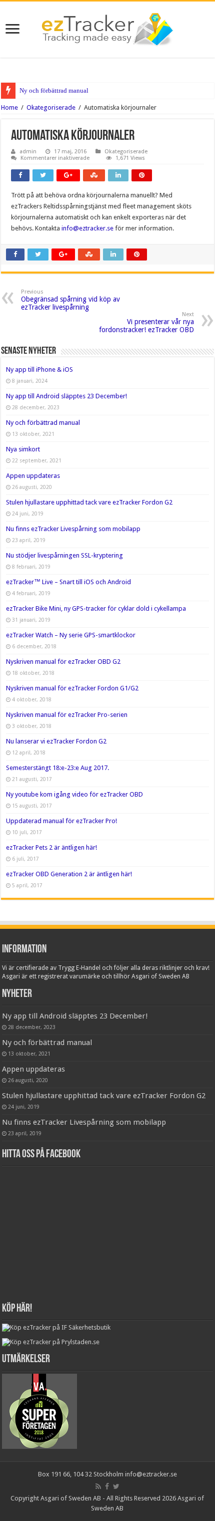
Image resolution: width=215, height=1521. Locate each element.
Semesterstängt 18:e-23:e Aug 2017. (57, 768)
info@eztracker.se (88, 228)
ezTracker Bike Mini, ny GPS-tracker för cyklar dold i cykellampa (96, 608)
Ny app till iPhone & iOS (39, 369)
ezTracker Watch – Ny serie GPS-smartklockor (71, 635)
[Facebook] (107, 1486)
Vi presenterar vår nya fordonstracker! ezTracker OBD (146, 322)
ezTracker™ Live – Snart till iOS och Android (68, 582)
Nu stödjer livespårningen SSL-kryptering (64, 555)
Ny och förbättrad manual (54, 90)
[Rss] (98, 1486)
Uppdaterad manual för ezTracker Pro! (61, 821)
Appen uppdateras (33, 475)
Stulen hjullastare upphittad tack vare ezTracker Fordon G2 (89, 502)
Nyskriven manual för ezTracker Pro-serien (67, 714)
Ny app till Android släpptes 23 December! (66, 396)
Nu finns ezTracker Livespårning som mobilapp (73, 529)
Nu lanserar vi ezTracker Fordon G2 (56, 741)
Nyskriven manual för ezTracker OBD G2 (63, 661)
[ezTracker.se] (108, 28)
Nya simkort (23, 449)
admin (28, 151)
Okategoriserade (51, 107)
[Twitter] (116, 1486)
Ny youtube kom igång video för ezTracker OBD (74, 794)
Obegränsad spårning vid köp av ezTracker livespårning (70, 300)
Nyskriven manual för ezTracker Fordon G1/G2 (72, 688)
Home (9, 107)
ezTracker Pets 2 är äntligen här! (51, 847)
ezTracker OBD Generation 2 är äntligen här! (69, 874)
